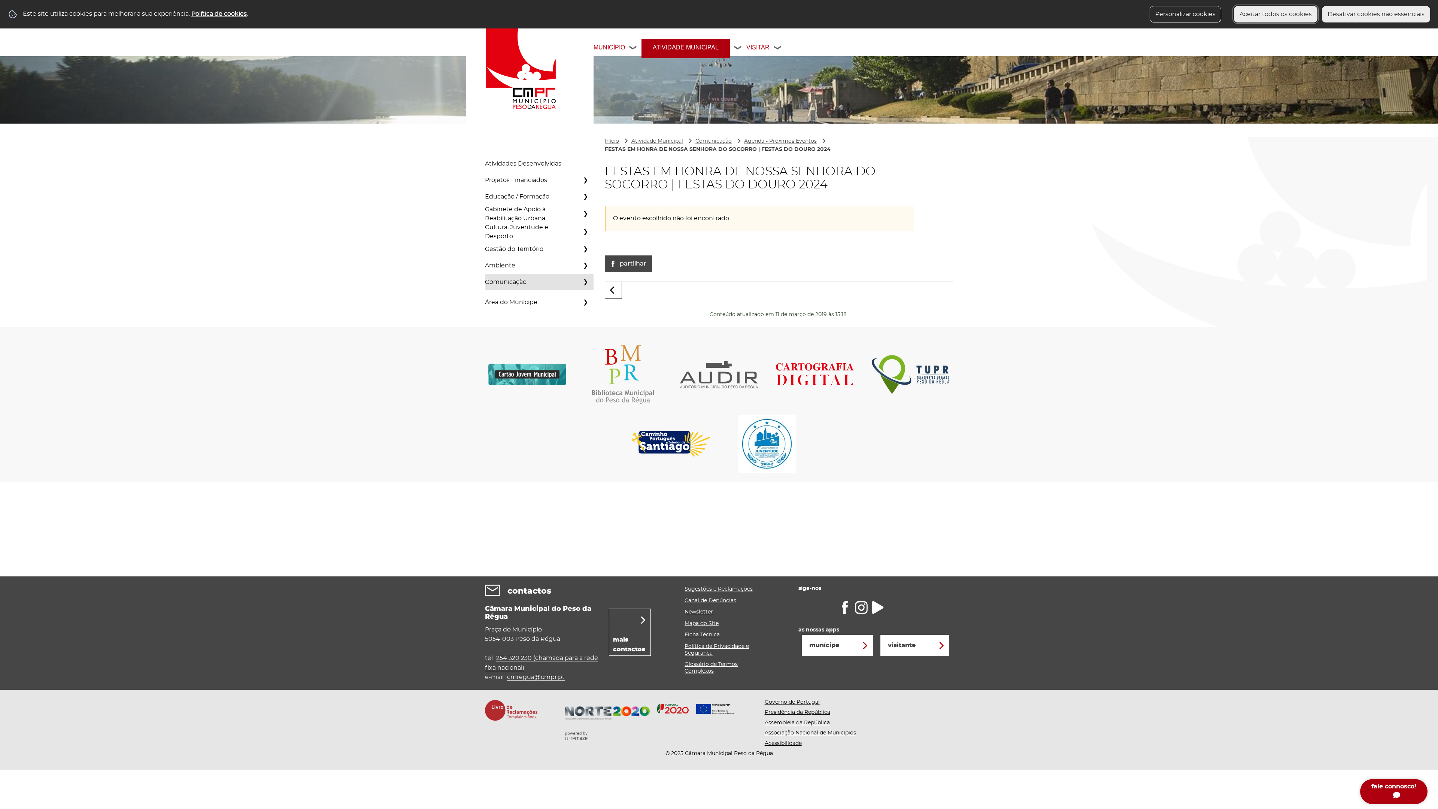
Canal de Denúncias (710, 600)
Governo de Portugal (792, 702)
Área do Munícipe (511, 302)
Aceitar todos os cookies (1276, 14)
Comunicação (506, 282)
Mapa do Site (702, 623)
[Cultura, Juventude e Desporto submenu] (585, 232)
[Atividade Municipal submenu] (738, 48)
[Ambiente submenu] (585, 265)
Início (612, 141)
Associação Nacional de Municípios (810, 733)
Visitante (902, 645)
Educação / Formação (517, 197)
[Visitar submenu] (778, 48)
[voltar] (613, 290)
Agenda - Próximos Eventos (780, 141)
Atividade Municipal (686, 47)
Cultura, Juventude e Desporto (516, 231)
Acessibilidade (783, 743)
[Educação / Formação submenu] (585, 196)
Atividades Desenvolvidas (523, 164)
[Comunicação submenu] (585, 282)
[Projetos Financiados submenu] (585, 180)
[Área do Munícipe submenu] (585, 302)
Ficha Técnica (702, 634)
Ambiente (500, 266)
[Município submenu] (633, 48)
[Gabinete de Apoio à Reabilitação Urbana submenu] (585, 214)
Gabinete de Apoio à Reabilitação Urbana (515, 213)
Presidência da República (797, 712)
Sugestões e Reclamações (719, 589)
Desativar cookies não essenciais (1376, 14)
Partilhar (633, 264)
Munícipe (824, 645)
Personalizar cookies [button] (1185, 14)
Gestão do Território (514, 249)
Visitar (758, 47)
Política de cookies (219, 14)
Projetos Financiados (516, 180)
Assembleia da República (797, 722)
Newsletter (699, 612)
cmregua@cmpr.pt (536, 677)
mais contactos (629, 644)
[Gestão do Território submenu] (585, 249)
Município (609, 47)
